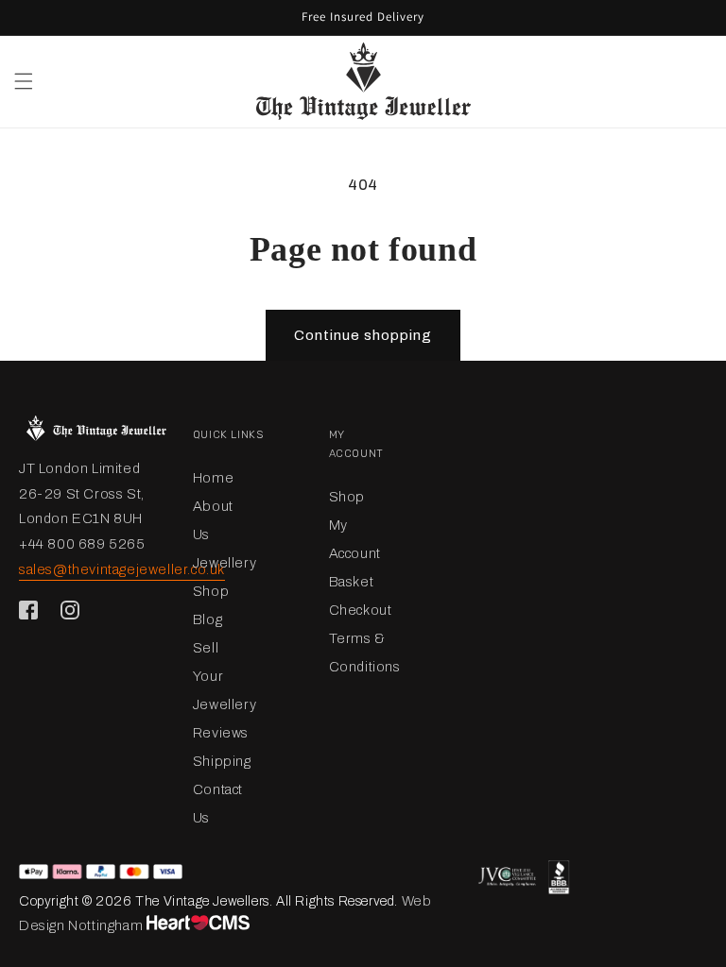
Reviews (221, 732)
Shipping (222, 761)
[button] (23, 81)
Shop (211, 591)
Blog (207, 619)
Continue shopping (363, 335)
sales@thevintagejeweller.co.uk (122, 569)
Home (213, 477)
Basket (351, 581)
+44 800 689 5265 (82, 543)
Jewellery (224, 562)
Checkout (360, 610)
